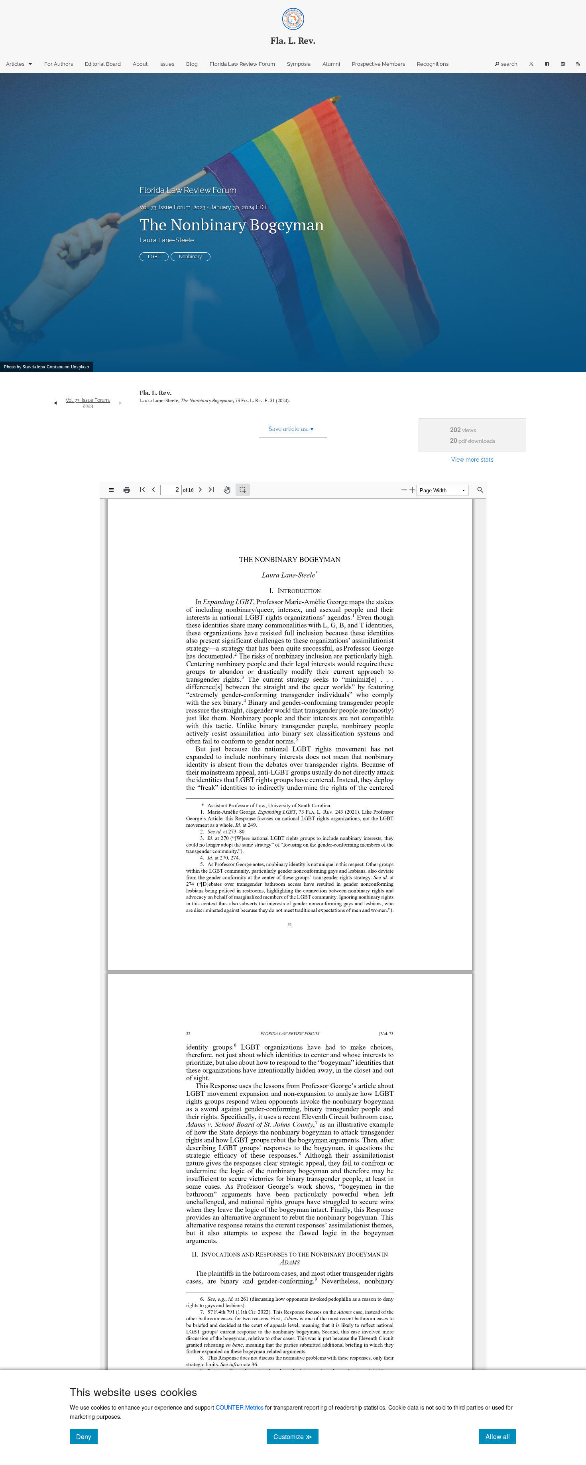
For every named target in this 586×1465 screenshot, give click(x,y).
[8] (300, 1153)
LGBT (154, 257)
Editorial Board (103, 64)
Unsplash (80, 367)
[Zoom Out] (404, 490)
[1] (353, 615)
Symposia (299, 64)
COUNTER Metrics (240, 1407)
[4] (245, 700)
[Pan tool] (227, 490)
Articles (15, 64)
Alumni (331, 64)
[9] (316, 1279)
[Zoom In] (412, 490)
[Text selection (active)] (243, 490)
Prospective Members (378, 64)
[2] (235, 654)
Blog (192, 64)
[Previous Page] (153, 489)
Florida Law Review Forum (242, 64)
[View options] (111, 490)
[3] (243, 677)
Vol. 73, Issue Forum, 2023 (172, 207)
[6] (235, 1045)
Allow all (501, 1436)
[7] (316, 1122)
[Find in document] (480, 490)
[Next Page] (200, 489)
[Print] (127, 490)
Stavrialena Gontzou (43, 367)
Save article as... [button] (291, 429)
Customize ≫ (296, 1436)
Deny (87, 1436)
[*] (316, 573)
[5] (297, 739)
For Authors (58, 64)
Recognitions (432, 64)
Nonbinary (190, 257)
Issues (166, 64)
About (140, 64)
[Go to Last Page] (211, 489)
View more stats (472, 459)
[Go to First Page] (142, 489)
